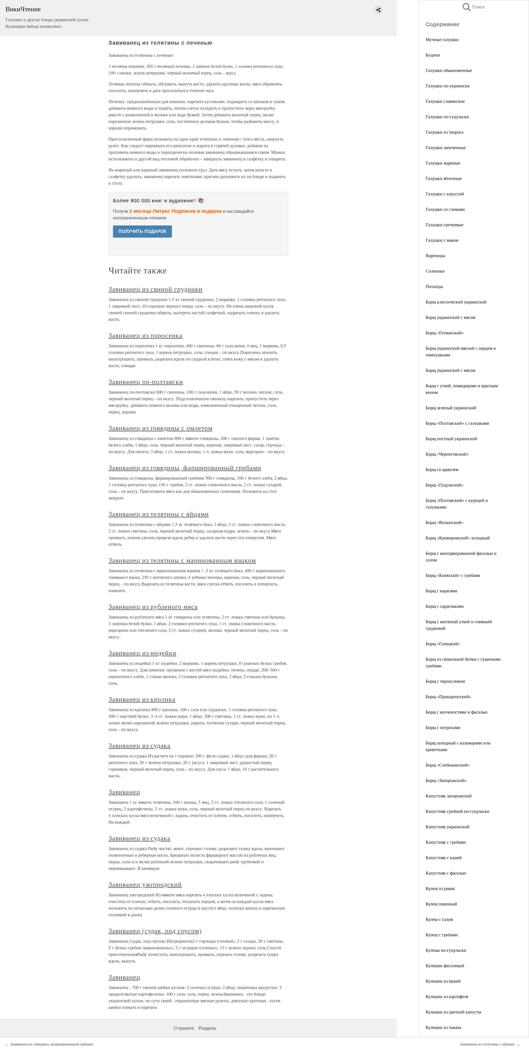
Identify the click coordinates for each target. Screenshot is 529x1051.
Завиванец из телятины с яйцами (159, 513)
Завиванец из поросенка (146, 335)
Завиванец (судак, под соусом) (155, 930)
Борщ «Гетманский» (445, 332)
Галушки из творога (444, 132)
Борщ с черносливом (445, 681)
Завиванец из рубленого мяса (153, 606)
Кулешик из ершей (443, 981)
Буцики (433, 55)
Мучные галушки (442, 39)
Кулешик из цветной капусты (453, 1012)
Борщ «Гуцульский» (444, 485)
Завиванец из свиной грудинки (156, 288)
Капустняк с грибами (446, 842)
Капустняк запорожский (449, 796)
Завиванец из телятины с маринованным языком (182, 560)
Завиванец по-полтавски (146, 381)
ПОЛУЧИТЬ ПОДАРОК (142, 231)
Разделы (207, 1028)
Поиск (473, 7)
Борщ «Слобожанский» (448, 765)
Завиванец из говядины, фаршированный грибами (185, 467)
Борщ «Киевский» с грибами (453, 575)
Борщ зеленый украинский (451, 407)
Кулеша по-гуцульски (446, 950)
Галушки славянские (445, 101)
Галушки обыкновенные (449, 70)
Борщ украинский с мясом (450, 317)
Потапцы (434, 286)
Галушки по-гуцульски (447, 116)
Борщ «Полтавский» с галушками (457, 423)
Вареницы (435, 255)
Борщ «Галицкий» (443, 643)
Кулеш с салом (439, 919)
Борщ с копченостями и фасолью (456, 712)
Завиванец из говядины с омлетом (160, 427)
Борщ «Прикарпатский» (448, 696)
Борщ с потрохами (443, 727)
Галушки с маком (442, 240)
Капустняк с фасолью (446, 873)
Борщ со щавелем (442, 469)
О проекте (184, 1028)
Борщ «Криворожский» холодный (458, 538)
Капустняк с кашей (444, 857)
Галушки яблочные (444, 178)
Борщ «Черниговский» (447, 454)
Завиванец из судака (140, 745)
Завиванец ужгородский (145, 884)
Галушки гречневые (444, 224)
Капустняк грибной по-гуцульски (457, 811)
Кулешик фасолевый (445, 965)
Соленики (435, 271)
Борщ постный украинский (451, 438)
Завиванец (124, 791)
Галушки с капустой (445, 194)
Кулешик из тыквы (443, 1027)
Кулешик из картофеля (447, 996)
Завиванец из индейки (142, 652)
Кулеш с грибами (442, 934)
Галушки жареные (443, 163)
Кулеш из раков (440, 888)
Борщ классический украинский (456, 302)
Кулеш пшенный (441, 904)
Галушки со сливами (445, 209)
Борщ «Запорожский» (446, 780)
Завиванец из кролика (142, 699)
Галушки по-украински (448, 85)
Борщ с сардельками (445, 606)
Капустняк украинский (447, 826)
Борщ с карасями (441, 590)
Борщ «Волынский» (444, 522)
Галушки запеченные (446, 147)
